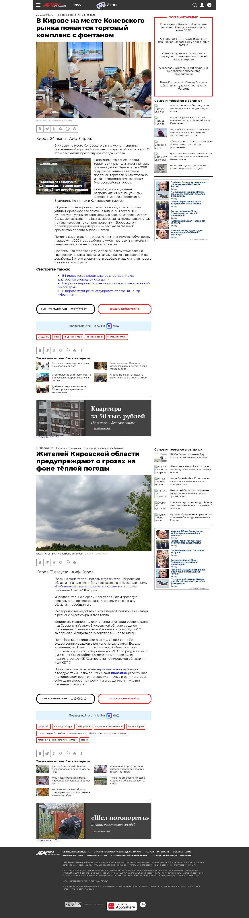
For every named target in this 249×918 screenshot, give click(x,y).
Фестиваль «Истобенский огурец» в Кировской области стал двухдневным (183, 71)
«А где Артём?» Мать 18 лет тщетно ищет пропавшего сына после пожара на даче (190, 481)
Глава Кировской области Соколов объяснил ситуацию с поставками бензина (183, 85)
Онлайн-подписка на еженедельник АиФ (117, 852)
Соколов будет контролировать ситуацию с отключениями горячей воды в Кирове (183, 56)
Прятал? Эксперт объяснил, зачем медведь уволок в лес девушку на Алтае (189, 108)
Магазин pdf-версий (157, 852)
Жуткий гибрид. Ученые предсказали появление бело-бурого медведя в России (191, 517)
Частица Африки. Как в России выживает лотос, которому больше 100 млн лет (190, 120)
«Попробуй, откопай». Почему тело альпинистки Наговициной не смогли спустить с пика (190, 132)
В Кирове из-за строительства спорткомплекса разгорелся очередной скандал (96, 277)
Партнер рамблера (94, 904)
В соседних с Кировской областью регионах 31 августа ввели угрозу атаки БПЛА (183, 27)
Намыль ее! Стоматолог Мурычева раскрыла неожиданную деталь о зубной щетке (189, 493)
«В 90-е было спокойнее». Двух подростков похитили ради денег (189, 456)
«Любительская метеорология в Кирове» (86, 586)
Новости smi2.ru (48, 437)
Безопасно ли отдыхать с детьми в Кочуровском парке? (71, 364)
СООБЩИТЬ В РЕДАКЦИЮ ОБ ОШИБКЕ (171, 855)
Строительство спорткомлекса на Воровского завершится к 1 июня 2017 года (71, 377)
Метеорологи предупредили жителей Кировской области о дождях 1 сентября (127, 769)
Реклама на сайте (73, 855)
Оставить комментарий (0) (125, 309)
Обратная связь (182, 852)
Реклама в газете (97, 855)
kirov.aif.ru (119, 673)
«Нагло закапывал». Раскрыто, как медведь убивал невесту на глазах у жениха (190, 469)
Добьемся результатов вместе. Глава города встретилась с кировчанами (69, 389)
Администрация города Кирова (54, 120)
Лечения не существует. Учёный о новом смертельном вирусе (189, 167)
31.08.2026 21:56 (44, 448)
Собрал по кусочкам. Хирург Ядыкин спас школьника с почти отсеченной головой (191, 505)
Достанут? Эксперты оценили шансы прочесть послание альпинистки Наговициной (191, 156)
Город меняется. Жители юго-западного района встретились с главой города (128, 366)
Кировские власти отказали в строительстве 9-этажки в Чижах (128, 376)
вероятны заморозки (112, 669)
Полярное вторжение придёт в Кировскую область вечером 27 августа (127, 780)
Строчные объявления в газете (129, 855)
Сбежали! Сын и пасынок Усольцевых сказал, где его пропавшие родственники (191, 144)
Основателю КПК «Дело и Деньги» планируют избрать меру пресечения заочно (183, 42)
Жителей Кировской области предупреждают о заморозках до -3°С (71, 769)
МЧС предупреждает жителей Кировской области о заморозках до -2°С (71, 780)
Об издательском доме (76, 852)
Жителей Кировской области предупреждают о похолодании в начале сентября (71, 792)
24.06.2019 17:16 (44, 14)
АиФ (105, 553)
